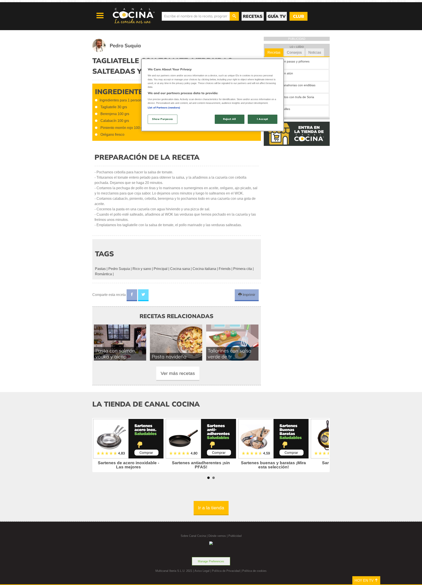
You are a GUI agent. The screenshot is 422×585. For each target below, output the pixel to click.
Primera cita (242, 269)
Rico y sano (142, 269)
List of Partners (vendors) (164, 107)
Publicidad (235, 535)
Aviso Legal (202, 570)
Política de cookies (254, 570)
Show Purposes (162, 119)
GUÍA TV (277, 16)
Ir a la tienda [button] (211, 507)
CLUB (298, 16)
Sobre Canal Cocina (193, 535)
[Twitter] (143, 295)
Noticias (314, 52)
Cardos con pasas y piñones (289, 61)
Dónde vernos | (218, 535)
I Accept (262, 119)
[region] (212, 95)
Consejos (294, 52)
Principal (160, 269)
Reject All (229, 119)
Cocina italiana (204, 269)
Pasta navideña (169, 356)
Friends (225, 269)
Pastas (100, 269)
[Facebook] (132, 295)
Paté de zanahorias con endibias (292, 85)
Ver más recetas (178, 373)
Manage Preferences (211, 561)
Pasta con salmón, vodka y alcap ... (115, 353)
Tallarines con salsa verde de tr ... (229, 353)
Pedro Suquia (119, 269)
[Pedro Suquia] (122, 51)
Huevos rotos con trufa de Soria (292, 97)
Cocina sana (180, 269)
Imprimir (248, 295)
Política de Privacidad (226, 570)
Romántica (103, 274)
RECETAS (252, 16)
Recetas (273, 52)
